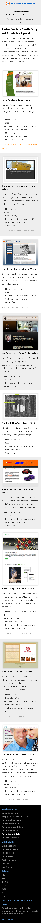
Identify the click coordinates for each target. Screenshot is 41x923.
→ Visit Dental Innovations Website (15, 799)
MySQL (4, 889)
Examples (19, 19)
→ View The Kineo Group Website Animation (18, 633)
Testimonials (29, 19)
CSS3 (4, 885)
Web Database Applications (11, 823)
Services (10, 19)
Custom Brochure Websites (11, 834)
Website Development (9, 809)
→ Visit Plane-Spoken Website (13, 716)
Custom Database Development (20, 15)
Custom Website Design (10, 813)
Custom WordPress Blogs (10, 830)
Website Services (8, 841)
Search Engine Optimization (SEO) (13, 849)
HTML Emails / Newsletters (11, 837)
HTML (4, 875)
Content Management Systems (12, 827)
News (22, 23)
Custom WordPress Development (13, 820)
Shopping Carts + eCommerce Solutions (15, 816)
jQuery (4, 896)
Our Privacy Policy (8, 919)
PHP (3, 878)
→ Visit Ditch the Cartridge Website (15, 307)
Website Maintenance (9, 845)
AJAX (3, 892)
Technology (13, 23)
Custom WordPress (21, 11)
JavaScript (5, 882)
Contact (30, 23)
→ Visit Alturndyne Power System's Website (18, 231)
